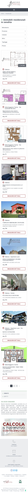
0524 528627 (14, 446)
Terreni (24, 474)
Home (2, 13)
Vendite (6, 393)
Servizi (12, 476)
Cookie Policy (23, 490)
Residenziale (8, 13)
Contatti (21, 476)
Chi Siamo (7, 476)
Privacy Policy (16, 490)
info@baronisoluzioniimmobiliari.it (14, 456)
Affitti (6, 396)
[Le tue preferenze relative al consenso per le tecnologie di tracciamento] (25, 490)
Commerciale (17, 474)
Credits (10, 490)
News (16, 476)
